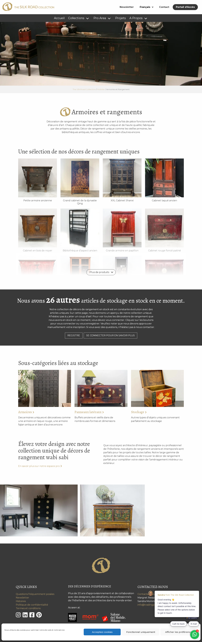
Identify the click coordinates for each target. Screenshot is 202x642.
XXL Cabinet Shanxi (122, 200)
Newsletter (127, 7)
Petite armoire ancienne (37, 200)
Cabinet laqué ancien (164, 200)
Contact (164, 7)
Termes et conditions (28, 608)
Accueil (59, 18)
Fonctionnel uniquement (140, 632)
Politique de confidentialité (32, 604)
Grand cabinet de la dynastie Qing (80, 202)
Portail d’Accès (185, 7)
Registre (73, 335)
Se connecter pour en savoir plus (110, 335)
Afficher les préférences (179, 632)
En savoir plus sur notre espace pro (39, 466)
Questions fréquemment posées (35, 594)
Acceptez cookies (102, 632)
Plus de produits (99, 272)
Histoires (21, 601)
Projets (120, 18)
